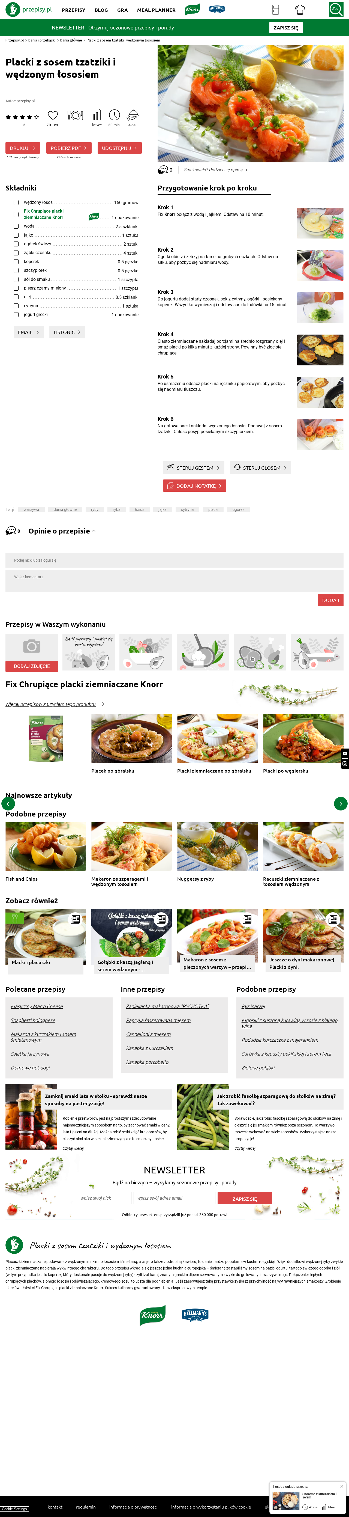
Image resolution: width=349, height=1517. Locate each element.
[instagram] (345, 764)
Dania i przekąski (42, 40)
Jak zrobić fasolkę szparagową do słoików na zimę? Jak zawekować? (276, 1099)
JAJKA (163, 509)
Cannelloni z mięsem (148, 1034)
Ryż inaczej (253, 1006)
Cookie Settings (14, 1509)
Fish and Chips (21, 879)
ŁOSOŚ (139, 509)
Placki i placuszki (31, 962)
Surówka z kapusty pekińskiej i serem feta (286, 1053)
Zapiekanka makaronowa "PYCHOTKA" (167, 1006)
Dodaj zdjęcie (32, 666)
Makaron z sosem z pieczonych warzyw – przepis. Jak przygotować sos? (216, 964)
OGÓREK (238, 509)
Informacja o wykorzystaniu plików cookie (211, 1506)
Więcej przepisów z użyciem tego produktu (50, 704)
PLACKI (213, 509)
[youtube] (345, 754)
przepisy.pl (26, 101)
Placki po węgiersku (285, 771)
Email (25, 332)
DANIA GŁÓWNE (65, 509)
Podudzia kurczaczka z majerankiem (280, 1039)
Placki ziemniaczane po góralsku (214, 771)
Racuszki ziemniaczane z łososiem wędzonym (291, 881)
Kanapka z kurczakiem (149, 1048)
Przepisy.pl (14, 40)
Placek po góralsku (112, 771)
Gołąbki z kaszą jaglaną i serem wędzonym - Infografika (125, 966)
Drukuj (19, 148)
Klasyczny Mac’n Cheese (37, 1006)
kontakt (55, 1506)
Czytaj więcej (73, 1148)
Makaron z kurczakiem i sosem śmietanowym (43, 1036)
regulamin (86, 1506)
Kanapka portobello (147, 1062)
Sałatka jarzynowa (30, 1053)
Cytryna (187, 509)
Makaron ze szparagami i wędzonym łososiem (119, 881)
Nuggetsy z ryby (195, 879)
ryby (94, 509)
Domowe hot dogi (30, 1067)
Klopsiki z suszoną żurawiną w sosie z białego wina (289, 1023)
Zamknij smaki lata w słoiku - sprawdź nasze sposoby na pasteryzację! (96, 1099)
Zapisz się (245, 1199)
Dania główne (71, 40)
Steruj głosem (262, 467)
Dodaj (330, 600)
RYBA (117, 509)
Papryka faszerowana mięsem (158, 1020)
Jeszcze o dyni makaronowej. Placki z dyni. (302, 963)
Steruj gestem (195, 467)
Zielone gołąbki (258, 1067)
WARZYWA (31, 509)
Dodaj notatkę (196, 485)
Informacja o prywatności (133, 1506)
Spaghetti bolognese (33, 1020)
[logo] (28, 9)
